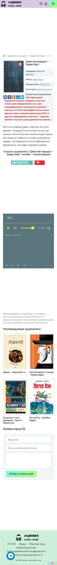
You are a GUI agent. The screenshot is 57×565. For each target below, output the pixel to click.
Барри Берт (38, 79)
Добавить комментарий (21, 474)
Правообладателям (26, 547)
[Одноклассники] (14, 97)
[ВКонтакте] (5, 97)
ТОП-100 (11, 544)
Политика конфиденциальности (26, 555)
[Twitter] (22, 97)
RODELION (44, 84)
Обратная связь (37, 544)
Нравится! (24, 162)
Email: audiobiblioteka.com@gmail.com (26, 551)
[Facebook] (9, 97)
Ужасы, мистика (44, 89)
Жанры (22, 544)
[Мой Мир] (18, 97)
